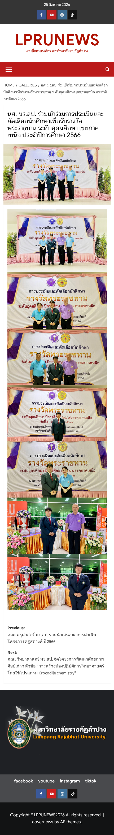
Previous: (51, 635)
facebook (23, 781)
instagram (70, 781)
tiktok (90, 781)
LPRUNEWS (57, 40)
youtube (46, 781)
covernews (42, 822)
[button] (8, 68)
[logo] (57, 730)
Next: (55, 663)
